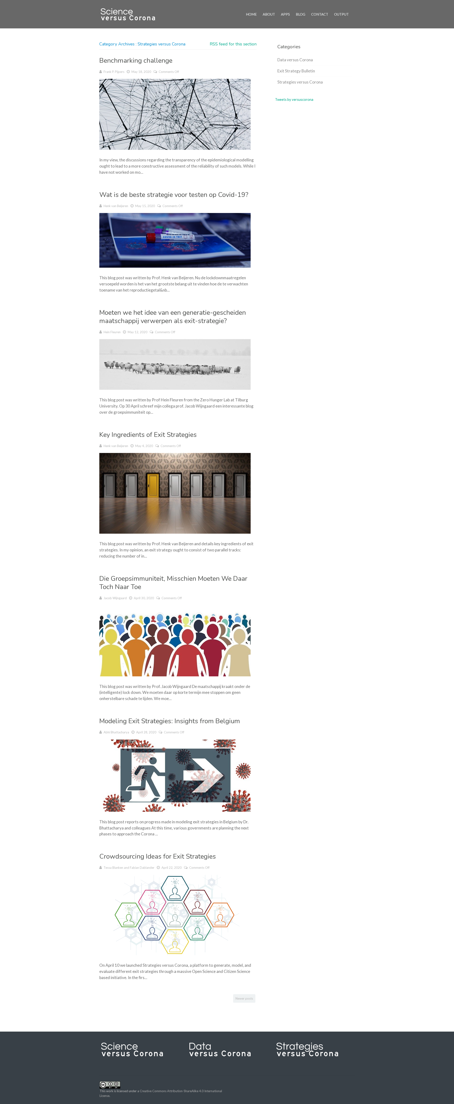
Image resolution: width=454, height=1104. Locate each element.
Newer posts (244, 998)
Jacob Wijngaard (115, 598)
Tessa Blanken (113, 867)
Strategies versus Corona (300, 82)
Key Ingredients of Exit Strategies (148, 434)
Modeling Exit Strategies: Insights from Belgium (169, 721)
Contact (319, 14)
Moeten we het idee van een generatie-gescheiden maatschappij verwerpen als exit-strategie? (172, 316)
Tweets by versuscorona (294, 99)
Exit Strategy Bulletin (296, 70)
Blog (300, 14)
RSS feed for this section (233, 44)
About (269, 14)
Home (251, 14)
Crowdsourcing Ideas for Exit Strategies (157, 856)
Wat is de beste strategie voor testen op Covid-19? (173, 194)
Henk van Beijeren (116, 206)
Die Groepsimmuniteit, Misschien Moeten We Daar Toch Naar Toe (173, 582)
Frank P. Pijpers (114, 72)
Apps (285, 14)
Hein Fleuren (112, 332)
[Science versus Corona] (130, 14)
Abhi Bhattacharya (116, 732)
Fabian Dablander (142, 867)
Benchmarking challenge (135, 60)
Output (341, 14)
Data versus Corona (295, 59)
